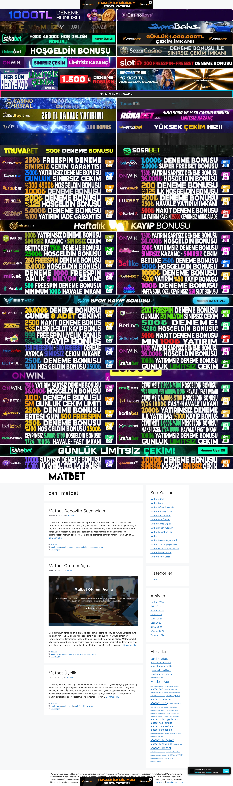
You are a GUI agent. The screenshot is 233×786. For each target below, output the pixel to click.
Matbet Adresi (157, 499)
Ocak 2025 (155, 623)
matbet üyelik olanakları (83, 706)
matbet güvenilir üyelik (157, 710)
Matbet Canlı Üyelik (156, 692)
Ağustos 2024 (157, 631)
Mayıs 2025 (156, 614)
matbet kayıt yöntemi (172, 713)
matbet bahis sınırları (70, 547)
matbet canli (157, 689)
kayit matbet (157, 674)
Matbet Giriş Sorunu (156, 707)
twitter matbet (169, 758)
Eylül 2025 (155, 606)
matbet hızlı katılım (172, 710)
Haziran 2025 (157, 610)
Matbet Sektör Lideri (160, 557)
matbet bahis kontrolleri (172, 686)
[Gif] (116, 225)
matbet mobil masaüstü (171, 716)
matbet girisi (173, 695)
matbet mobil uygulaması (164, 719)
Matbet (54, 544)
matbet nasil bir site (161, 722)
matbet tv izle (178, 744)
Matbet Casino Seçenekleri (163, 540)
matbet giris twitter (160, 699)
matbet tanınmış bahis (157, 736)
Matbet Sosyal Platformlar (173, 733)
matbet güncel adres (170, 707)
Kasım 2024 (156, 627)
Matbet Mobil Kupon (156, 716)
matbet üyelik (67, 706)
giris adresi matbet (160, 662)
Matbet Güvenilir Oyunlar (162, 507)
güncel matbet (160, 670)
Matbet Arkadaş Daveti (161, 511)
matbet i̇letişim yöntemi (157, 713)
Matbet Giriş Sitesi (175, 703)
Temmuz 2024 (157, 635)
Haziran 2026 (157, 602)
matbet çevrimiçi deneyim (158, 755)
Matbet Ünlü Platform (160, 552)
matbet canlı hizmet (171, 689)
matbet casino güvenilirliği (172, 692)
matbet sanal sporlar (88, 654)
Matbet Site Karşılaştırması (163, 544)
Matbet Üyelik (62, 672)
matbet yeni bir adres (173, 752)
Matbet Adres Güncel (156, 677)
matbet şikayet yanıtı (156, 758)
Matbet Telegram (162, 740)
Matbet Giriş (156, 503)
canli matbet (56, 547)
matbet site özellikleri (157, 733)
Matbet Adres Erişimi (160, 524)
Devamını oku (55, 538)
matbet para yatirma (161, 726)
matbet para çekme (161, 729)
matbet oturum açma (70, 654)
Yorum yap (55, 550)
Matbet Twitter (160, 748)
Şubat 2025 (156, 619)
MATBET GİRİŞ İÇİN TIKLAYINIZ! (116, 94)
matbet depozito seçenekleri (91, 547)
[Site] (58, 163)
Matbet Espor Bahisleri (161, 532)
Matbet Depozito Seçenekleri (77, 510)
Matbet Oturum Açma (70, 565)
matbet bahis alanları (156, 686)
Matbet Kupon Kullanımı (161, 528)
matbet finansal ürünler (157, 696)
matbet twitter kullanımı (157, 752)
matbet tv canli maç (161, 744)
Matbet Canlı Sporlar (160, 515)
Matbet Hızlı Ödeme (160, 519)
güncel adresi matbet (162, 666)
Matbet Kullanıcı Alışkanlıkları (164, 548)
